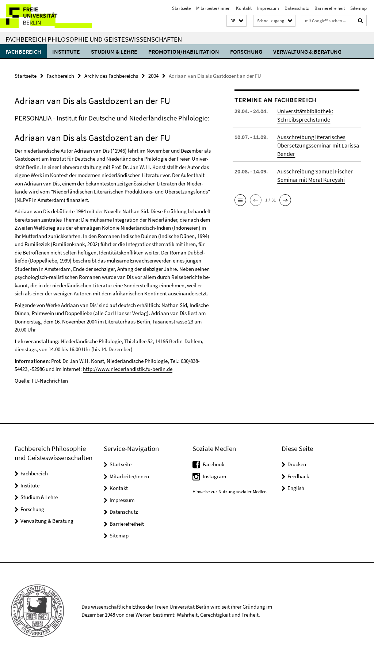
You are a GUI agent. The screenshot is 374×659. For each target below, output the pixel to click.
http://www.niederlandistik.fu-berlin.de (127, 368)
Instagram (214, 476)
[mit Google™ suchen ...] (360, 21)
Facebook (213, 464)
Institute (66, 51)
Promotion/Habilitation (183, 51)
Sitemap (358, 8)
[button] (236, 21)
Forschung (246, 51)
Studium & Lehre (114, 51)
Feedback (298, 476)
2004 (153, 75)
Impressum (268, 8)
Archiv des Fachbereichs (111, 75)
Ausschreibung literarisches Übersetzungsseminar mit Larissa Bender (318, 145)
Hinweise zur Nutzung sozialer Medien (229, 491)
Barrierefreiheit (329, 8)
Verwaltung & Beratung (307, 51)
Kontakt (244, 8)
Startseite (181, 8)
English (295, 487)
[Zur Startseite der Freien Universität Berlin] (48, 16)
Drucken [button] (296, 464)
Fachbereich (23, 51)
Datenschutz (297, 8)
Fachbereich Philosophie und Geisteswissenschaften (93, 39)
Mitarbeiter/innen (213, 8)
